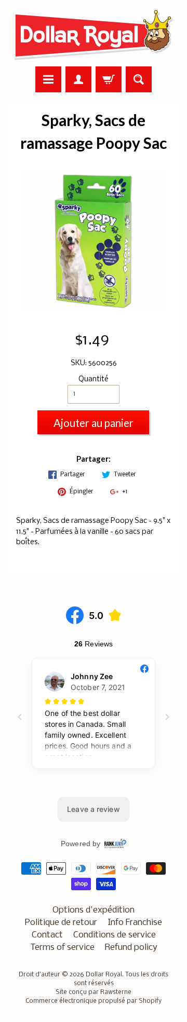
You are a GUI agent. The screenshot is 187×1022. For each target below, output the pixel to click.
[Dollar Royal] (93, 34)
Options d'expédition (93, 910)
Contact (47, 935)
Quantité (93, 379)
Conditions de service (114, 935)
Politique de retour (61, 923)
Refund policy (131, 947)
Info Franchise (135, 923)
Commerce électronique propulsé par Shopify (93, 1001)
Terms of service (62, 947)
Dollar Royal (104, 975)
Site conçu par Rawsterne (93, 992)
